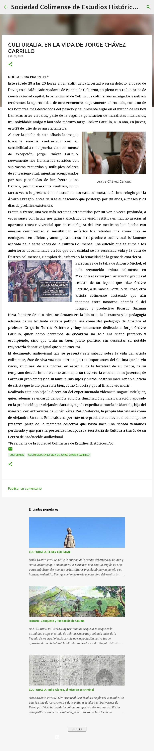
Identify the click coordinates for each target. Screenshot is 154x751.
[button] (10, 64)
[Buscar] (148, 7)
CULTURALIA (17, 455)
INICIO (77, 729)
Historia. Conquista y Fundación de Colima (56, 620)
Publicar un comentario (25, 488)
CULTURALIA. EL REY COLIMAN (49, 552)
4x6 (89, 745)
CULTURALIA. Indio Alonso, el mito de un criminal (61, 689)
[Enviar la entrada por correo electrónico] (10, 450)
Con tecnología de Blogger (79, 737)
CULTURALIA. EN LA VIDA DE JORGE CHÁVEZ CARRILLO (59, 455)
